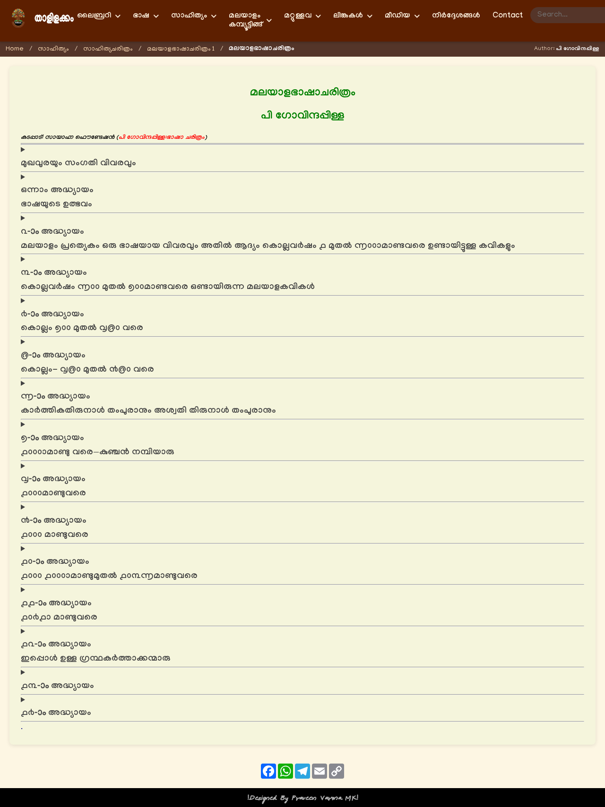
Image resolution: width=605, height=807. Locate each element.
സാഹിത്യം (53, 49)
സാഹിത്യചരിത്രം (108, 49)
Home (15, 49)
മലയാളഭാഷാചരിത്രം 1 (181, 49)
